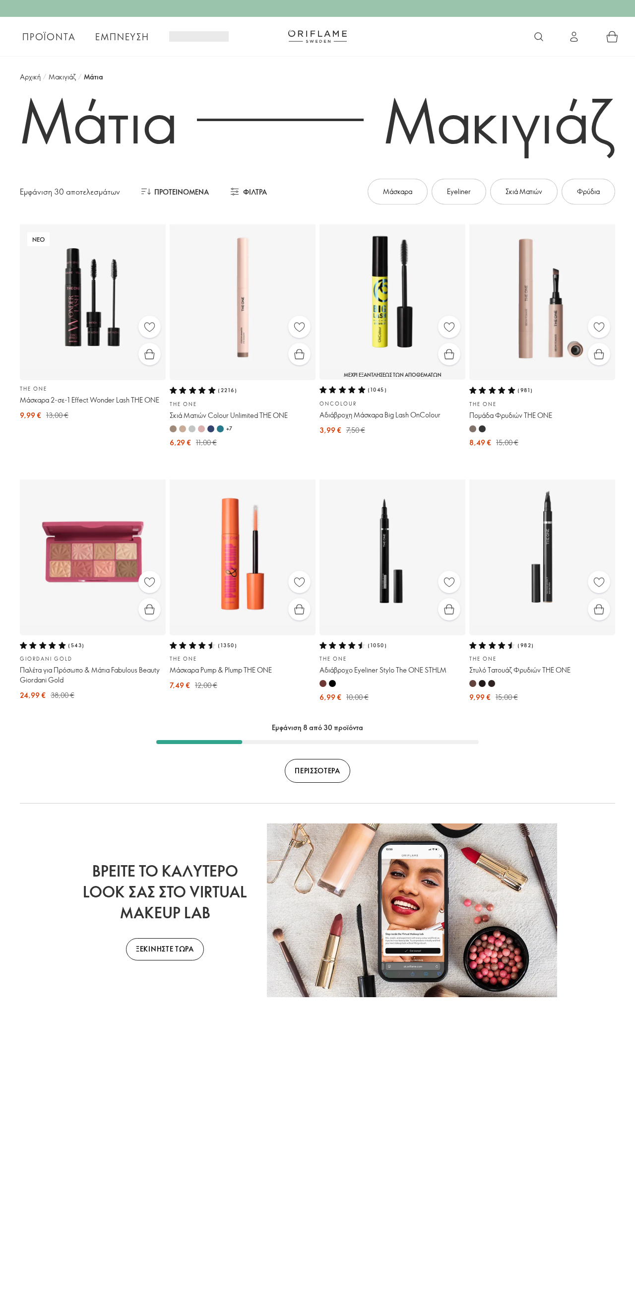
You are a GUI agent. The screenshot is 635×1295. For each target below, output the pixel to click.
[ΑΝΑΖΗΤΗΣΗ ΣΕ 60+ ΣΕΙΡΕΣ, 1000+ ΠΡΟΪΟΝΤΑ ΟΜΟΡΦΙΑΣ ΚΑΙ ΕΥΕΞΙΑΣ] (538, 36)
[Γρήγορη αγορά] (149, 354)
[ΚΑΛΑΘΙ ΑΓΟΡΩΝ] (612, 36)
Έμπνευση (122, 37)
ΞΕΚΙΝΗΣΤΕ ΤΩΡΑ (165, 949)
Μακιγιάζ (62, 76)
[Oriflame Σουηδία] (317, 36)
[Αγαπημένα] (149, 327)
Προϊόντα (48, 37)
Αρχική (30, 76)
